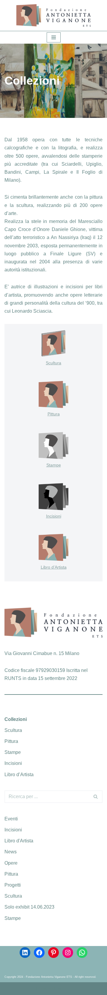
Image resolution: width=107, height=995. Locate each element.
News (10, 851)
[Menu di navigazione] (54, 37)
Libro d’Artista (54, 567)
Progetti (12, 885)
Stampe (53, 465)
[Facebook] (39, 952)
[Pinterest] (53, 952)
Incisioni (53, 516)
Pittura (54, 414)
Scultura (53, 362)
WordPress (74, 988)
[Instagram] (67, 952)
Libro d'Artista (18, 840)
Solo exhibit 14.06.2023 (29, 906)
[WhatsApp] (82, 952)
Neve (26, 988)
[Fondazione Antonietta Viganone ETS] (53, 15)
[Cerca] (96, 796)
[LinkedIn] (25, 952)
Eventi (11, 818)
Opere (11, 863)
